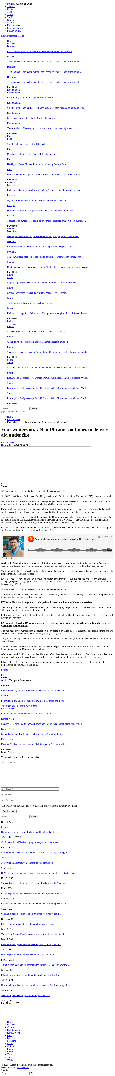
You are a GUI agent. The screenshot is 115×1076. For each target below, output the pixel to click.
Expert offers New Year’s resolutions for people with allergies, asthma (40, 246)
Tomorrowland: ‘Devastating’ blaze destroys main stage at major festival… (42, 128)
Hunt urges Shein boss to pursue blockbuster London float (28, 954)
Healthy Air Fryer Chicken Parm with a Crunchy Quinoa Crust (37, 164)
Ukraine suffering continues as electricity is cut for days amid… (31, 914)
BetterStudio (23, 1067)
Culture (10, 22)
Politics (10, 321)
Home (10, 41)
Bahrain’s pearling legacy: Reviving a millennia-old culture (29, 832)
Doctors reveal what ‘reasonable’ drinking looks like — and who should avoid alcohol (47, 267)
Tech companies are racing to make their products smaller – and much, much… (44, 61)
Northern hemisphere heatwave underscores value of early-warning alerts (35, 852)
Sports (10, 360)
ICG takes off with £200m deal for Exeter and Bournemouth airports (39, 51)
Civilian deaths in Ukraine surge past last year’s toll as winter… (31, 842)
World (10, 17)
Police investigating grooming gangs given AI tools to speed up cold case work (44, 190)
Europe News (13, 25)
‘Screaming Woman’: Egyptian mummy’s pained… (25, 995)
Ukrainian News (15, 28)
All (14, 323)
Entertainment (13, 90)
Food (9, 136)
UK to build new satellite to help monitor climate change (28, 924)
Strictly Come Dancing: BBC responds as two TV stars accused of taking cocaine (45, 108)
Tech (9, 12)
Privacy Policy (14, 30)
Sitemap (11, 6)
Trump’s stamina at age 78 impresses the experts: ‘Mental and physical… (35, 965)
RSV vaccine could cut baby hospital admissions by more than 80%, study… (37, 873)
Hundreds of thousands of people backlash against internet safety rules (40, 210)
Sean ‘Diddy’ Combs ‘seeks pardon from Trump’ (30, 97)
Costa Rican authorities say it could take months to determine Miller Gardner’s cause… (48, 367)
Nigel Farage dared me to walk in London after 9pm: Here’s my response (41, 282)
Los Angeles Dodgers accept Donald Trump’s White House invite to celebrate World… (48, 378)
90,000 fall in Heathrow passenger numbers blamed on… (28, 862)
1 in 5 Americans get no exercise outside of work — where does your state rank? (45, 257)
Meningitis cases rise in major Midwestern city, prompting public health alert (43, 236)
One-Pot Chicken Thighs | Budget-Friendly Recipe (31, 154)
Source (4, 670)
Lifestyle (11, 182)
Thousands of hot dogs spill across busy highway (30, 303)
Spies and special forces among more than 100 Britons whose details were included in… (48, 352)
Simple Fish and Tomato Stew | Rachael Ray (28, 144)
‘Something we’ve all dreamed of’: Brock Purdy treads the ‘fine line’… (35, 883)
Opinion (11, 20)
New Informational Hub (12, 36)
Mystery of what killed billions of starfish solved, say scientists (36, 200)
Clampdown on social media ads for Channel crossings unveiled (37, 342)
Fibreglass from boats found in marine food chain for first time (30, 975)
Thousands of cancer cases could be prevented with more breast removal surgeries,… (47, 220)
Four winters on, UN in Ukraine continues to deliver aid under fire (32, 690)
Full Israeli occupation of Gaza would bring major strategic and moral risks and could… (48, 313)
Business (11, 43)
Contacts (11, 9)
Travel (10, 14)
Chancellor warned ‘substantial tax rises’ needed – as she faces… (37, 293)
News (10, 275)
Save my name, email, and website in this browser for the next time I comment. (41, 805)
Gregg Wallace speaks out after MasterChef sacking (31, 118)
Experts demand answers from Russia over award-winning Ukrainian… (35, 903)
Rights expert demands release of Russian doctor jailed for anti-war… (34, 893)
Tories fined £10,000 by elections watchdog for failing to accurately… (34, 934)
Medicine (11, 228)
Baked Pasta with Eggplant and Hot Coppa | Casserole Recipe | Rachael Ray (43, 174)
